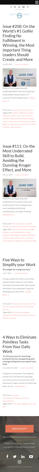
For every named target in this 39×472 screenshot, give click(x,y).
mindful (15, 113)
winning (24, 118)
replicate (12, 318)
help (10, 121)
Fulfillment (22, 113)
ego (21, 312)
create (22, 116)
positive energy (8, 118)
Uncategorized (8, 401)
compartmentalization (17, 232)
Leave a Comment (22, 64)
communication (8, 238)
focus (24, 238)
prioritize (15, 312)
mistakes (17, 118)
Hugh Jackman (15, 127)
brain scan (31, 315)
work (14, 404)
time (30, 404)
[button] (36, 2)
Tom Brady (22, 121)
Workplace (31, 235)
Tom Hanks (31, 121)
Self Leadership (18, 224)
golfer (5, 124)
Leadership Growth (19, 110)
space (15, 121)
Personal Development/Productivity (22, 226)
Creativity (23, 235)
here (21, 466)
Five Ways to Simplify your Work (19, 262)
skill (13, 229)
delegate (31, 118)
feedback (18, 238)
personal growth (9, 241)
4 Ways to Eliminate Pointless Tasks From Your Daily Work (19, 344)
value (19, 404)
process (6, 121)
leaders (13, 116)
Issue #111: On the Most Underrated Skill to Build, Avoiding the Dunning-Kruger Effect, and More (19, 158)
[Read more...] (8, 214)
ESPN (27, 124)
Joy (18, 116)
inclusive (21, 124)
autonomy (6, 116)
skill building (14, 235)
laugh (34, 241)
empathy (30, 113)
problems (6, 235)
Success (30, 110)
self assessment (21, 229)
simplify (14, 315)
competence (27, 241)
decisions (29, 116)
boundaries (7, 315)
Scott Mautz (19, 15)
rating (28, 232)
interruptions (22, 315)
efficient (6, 318)
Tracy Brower (12, 124)
